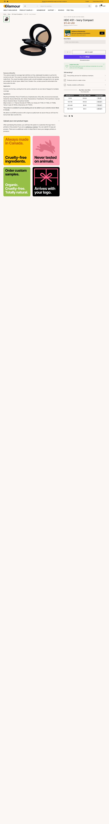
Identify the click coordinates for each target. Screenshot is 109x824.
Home (4, 14)
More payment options (84, 60)
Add (102, 33)
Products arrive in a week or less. (76, 80)
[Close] (103, 64)
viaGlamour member (31, 127)
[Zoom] (56, 19)
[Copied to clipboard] (72, 116)
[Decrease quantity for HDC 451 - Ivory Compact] (65, 52)
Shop (9, 14)
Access (43, 1)
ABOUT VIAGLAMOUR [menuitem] (10, 10)
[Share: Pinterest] (69, 116)
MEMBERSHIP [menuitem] (41, 10)
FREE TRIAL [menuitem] (70, 10)
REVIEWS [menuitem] (61, 10)
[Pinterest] (7, 1)
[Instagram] (4, 1)
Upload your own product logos (15, 121)
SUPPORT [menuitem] (51, 10)
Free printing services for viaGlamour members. (80, 75)
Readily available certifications (75, 85)
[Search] (89, 6)
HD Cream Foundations (17, 14)
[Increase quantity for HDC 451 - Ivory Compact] (70, 52)
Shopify (81, 67)
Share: (65, 116)
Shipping (66, 25)
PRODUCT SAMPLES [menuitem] (26, 10)
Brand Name (67, 38)
